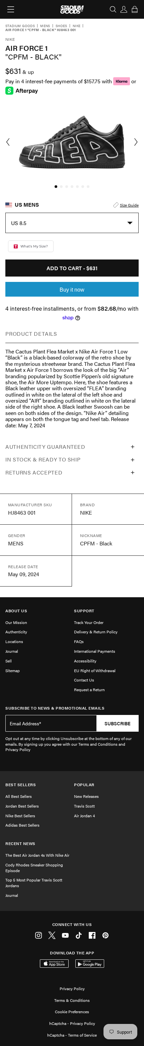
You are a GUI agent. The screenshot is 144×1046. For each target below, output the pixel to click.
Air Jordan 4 (84, 816)
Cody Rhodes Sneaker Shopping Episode (34, 867)
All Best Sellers (18, 796)
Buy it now (72, 290)
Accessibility (85, 661)
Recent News (20, 843)
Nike (77, 26)
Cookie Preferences (72, 1012)
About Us (16, 611)
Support (84, 611)
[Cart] (135, 9)
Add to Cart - (72, 268)
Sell (8, 661)
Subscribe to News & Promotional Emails (54, 708)
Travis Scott (84, 806)
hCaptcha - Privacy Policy (72, 1023)
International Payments (94, 651)
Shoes (61, 26)
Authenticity (16, 632)
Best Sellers (20, 785)
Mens (45, 26)
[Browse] (11, 9)
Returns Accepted (33, 472)
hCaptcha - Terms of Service (72, 1035)
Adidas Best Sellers (22, 825)
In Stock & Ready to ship (42, 459)
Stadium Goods (20, 26)
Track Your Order (88, 622)
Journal (11, 651)
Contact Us (84, 680)
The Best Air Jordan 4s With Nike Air (37, 855)
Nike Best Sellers (20, 816)
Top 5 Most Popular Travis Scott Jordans (33, 882)
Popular (84, 785)
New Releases (86, 796)
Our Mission (16, 622)
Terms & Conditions (72, 1000)
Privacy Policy (72, 988)
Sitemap (12, 670)
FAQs (79, 641)
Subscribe (117, 723)
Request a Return (89, 690)
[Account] (124, 9)
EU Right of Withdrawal (95, 670)
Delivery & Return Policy (96, 632)
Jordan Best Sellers (22, 806)
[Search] (113, 9)
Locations (14, 641)
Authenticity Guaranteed (45, 446)
